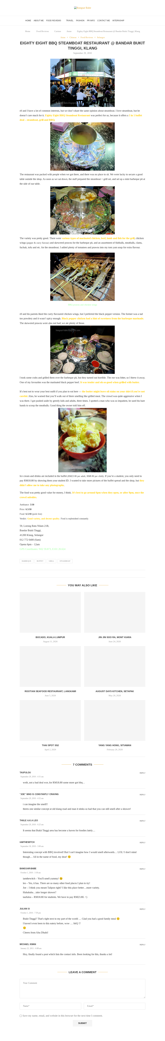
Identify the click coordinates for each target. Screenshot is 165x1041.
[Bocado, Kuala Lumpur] (50, 612)
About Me (39, 20)
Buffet (40, 561)
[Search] (138, 20)
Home (28, 20)
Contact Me (103, 20)
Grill (51, 561)
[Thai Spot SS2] (50, 720)
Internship (118, 20)
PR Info (91, 20)
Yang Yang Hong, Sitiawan (114, 745)
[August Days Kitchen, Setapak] (114, 666)
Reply (142, 773)
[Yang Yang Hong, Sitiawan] (114, 720)
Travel (69, 20)
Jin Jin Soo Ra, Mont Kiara (114, 637)
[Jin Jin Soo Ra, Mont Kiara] (114, 612)
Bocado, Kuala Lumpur (50, 637)
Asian (69, 31)
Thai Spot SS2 (50, 745)
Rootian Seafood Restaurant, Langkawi (50, 691)
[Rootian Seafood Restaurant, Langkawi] (50, 666)
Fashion (80, 20)
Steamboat (65, 561)
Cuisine (57, 31)
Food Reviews (53, 20)
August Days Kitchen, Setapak (115, 691)
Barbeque (26, 561)
